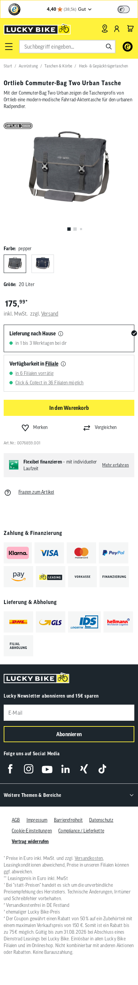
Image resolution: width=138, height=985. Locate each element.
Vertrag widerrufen (30, 841)
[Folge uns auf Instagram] (28, 768)
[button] (9, 47)
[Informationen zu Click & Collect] (63, 364)
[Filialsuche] (105, 28)
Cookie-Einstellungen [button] (32, 830)
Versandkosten (89, 858)
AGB (16, 820)
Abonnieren (69, 734)
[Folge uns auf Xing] (83, 768)
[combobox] (67, 46)
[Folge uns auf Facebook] (10, 768)
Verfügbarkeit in (33, 364)
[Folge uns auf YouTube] (47, 768)
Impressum (37, 820)
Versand (49, 314)
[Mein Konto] (117, 28)
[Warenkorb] (130, 28)
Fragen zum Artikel (36, 492)
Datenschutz (101, 820)
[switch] (124, 9)
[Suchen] (109, 46)
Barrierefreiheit (68, 820)
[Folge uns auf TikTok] (102, 768)
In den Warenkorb (69, 408)
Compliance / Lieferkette (81, 830)
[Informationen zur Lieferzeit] (60, 334)
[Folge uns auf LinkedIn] (65, 768)
